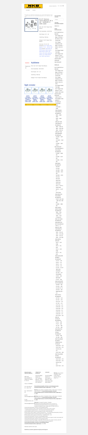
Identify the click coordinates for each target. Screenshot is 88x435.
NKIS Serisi (58, 183)
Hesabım (28, 10)
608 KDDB (58, 277)
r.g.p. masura (42, 56)
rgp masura (47, 56)
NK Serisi (58, 176)
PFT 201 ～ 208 (59, 327)
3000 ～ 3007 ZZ (59, 126)
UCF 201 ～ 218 (59, 299)
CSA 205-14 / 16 (59, 288)
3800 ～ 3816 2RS (59, 128)
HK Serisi (58, 166)
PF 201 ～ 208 (59, 323)
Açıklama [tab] (27, 62)
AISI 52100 (48, 48)
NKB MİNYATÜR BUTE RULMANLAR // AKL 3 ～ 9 (59, 224)
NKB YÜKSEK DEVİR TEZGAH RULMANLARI (58, 209)
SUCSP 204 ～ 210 (59, 359)
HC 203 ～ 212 (59, 265)
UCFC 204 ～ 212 (59, 305)
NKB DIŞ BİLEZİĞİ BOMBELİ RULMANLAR (59, 257)
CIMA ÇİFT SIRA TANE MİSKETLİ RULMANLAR (58, 123)
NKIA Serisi (58, 180)
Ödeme (33, 10)
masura (46, 51)
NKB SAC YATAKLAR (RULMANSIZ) (58, 319)
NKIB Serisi (58, 182)
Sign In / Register (52, 6)
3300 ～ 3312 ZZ (59, 235)
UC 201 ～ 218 (59, 260)
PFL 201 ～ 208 (59, 325)
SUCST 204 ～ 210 (59, 365)
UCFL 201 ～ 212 (59, 301)
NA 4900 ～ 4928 (59, 170)
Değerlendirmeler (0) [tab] (27, 67)
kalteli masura (42, 51)
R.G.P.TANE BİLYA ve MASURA (34, 14)
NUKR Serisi (58, 187)
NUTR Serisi (58, 192)
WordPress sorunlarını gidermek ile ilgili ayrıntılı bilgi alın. (36, 429)
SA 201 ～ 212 (59, 262)
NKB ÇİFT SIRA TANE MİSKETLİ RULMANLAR (58, 229)
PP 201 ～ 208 (59, 322)
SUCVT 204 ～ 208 (59, 352)
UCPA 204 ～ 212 (59, 306)
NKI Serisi (58, 178)
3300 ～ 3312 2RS (59, 237)
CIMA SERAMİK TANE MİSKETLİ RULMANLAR (58, 112)
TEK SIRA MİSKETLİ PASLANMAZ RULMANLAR (59, 150)
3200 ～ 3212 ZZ (59, 232)
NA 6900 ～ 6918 (59, 175)
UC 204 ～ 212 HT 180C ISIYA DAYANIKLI (59, 269)
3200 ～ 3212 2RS (59, 234)
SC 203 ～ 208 (59, 279)
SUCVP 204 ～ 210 (59, 345)
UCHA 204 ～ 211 (59, 313)
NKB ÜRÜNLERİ (58, 62)
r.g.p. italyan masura (47, 54)
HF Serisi (57, 168)
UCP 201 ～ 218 (59, 298)
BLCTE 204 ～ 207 (59, 315)
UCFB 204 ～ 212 (59, 312)
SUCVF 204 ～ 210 (59, 347)
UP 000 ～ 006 (59, 335)
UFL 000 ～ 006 (59, 337)
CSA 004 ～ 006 (59, 284)
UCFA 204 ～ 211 (59, 310)
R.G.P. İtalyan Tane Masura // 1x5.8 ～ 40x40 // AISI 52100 (45, 47)
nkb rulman (45, 53)
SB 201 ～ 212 (59, 264)
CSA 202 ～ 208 (59, 286)
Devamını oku (30, 104)
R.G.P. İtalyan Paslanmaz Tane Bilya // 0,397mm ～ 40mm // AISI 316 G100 (59, 45)
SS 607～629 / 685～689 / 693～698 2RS (60, 200)
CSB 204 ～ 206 (59, 289)
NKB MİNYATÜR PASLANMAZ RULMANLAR (58, 196)
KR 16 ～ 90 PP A (59, 185)
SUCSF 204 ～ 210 (59, 360)
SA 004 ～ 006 (59, 276)
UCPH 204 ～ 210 (59, 308)
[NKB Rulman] (33, 6)
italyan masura (48, 50)
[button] (36, 20)
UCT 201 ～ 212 (59, 303)
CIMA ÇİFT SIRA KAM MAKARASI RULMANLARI (58, 133)
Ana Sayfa (26, 14)
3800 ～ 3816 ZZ (59, 130)
